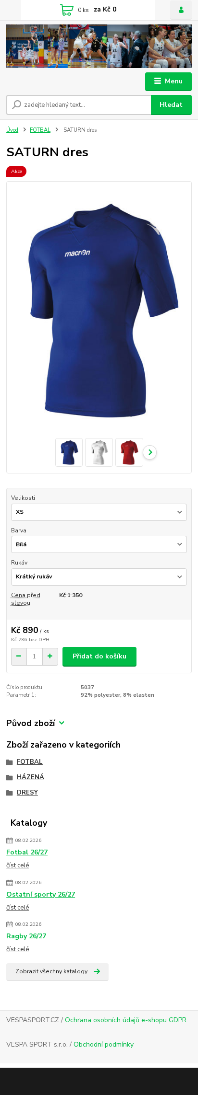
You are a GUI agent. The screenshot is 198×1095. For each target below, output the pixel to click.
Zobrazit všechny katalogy (51, 971)
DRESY (27, 792)
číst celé (17, 865)
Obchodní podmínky (104, 1044)
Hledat (171, 104)
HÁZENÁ (30, 777)
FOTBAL (40, 130)
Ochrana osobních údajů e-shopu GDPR (125, 1020)
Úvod (12, 130)
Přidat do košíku (99, 656)
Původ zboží (30, 723)
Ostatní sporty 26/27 (40, 894)
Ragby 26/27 (26, 936)
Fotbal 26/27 (27, 852)
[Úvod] (99, 46)
